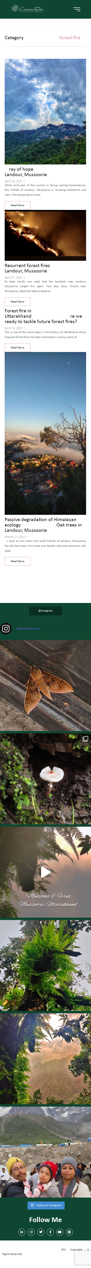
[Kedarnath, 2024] (45, 1152)
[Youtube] (59, 1232)
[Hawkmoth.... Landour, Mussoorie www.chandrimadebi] (45, 685)
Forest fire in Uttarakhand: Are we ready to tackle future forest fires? (43, 316)
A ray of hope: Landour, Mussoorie (36, 172)
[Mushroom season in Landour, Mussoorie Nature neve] (45, 778)
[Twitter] (40, 1232)
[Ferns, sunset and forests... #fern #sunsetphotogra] (45, 1058)
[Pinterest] (69, 1232)
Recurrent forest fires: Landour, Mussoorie (44, 268)
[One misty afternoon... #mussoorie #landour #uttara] (45, 872)
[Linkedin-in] (21, 1232)
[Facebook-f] (50, 1232)
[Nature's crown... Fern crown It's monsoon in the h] (45, 965)
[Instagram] (31, 1232)
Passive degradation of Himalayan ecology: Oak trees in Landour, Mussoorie (43, 525)
